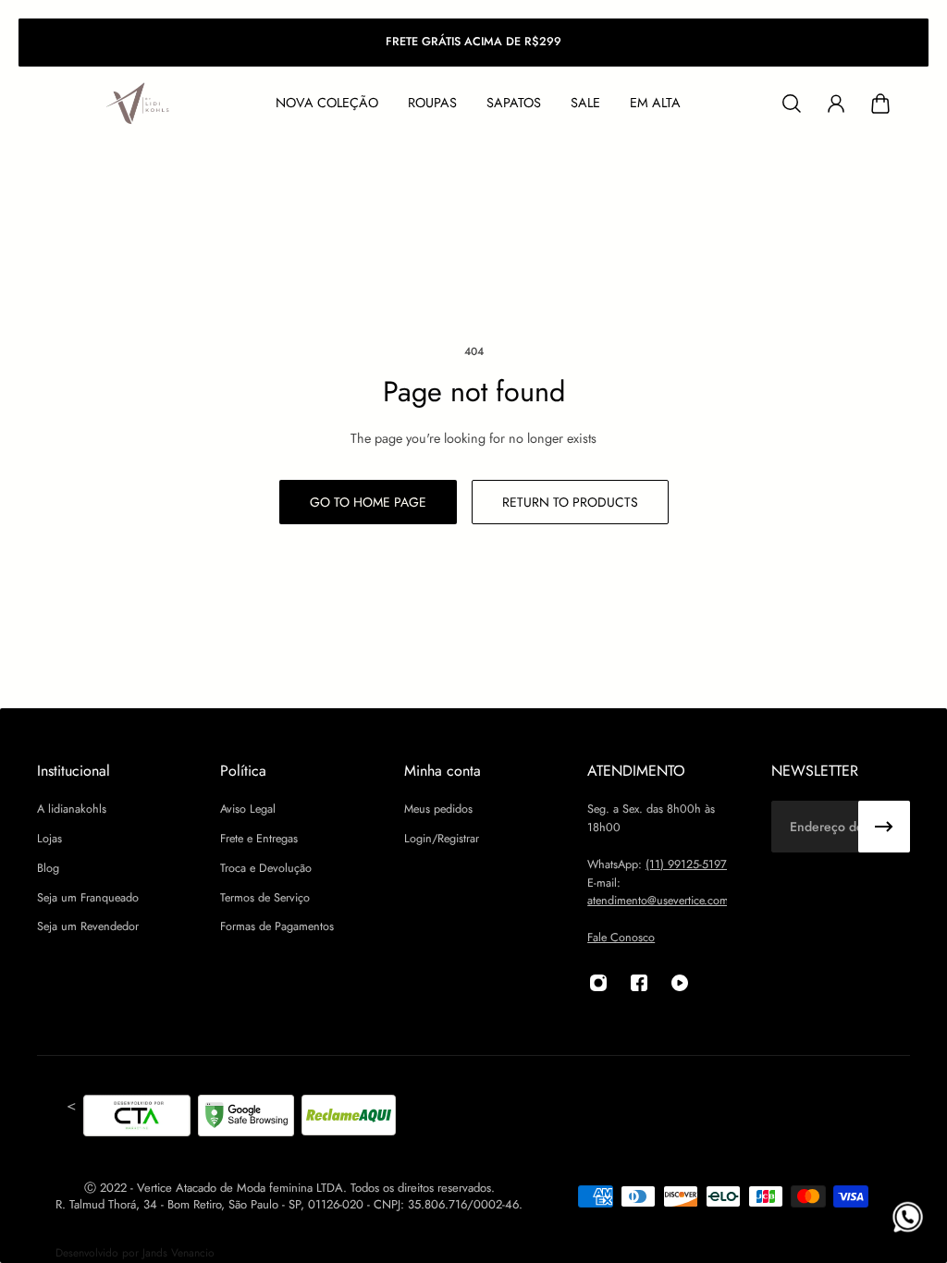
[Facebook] (639, 983)
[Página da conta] (836, 103)
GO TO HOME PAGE (368, 502)
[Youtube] (679, 983)
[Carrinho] (880, 103)
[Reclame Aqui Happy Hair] (348, 1119)
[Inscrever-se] (884, 826)
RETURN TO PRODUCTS (570, 502)
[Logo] (138, 104)
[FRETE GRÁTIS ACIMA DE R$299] (473, 42)
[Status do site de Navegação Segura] (246, 1119)
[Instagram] (598, 983)
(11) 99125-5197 (686, 864)
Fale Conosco (621, 937)
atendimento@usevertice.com (658, 900)
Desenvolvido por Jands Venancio (135, 1253)
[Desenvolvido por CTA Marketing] (137, 1119)
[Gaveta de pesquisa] (791, 103)
